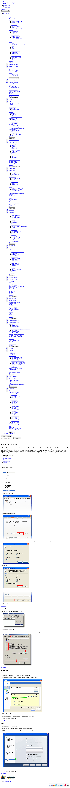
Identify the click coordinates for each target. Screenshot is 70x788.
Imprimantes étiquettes (13, 161)
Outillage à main (15, 22)
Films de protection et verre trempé (16, 336)
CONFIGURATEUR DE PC (10, 433)
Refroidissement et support (14, 91)
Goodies (10, 196)
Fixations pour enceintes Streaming (16, 286)
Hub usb (10, 198)
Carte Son (11, 112)
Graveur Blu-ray (15, 123)
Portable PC (11, 83)
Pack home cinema (15, 258)
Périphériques (12, 208)
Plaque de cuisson (12, 18)
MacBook (11, 85)
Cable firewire (14, 401)
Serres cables (14, 157)
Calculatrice (11, 281)
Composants (11, 138)
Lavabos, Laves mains (16, 40)
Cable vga (13, 413)
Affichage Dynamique (16, 269)
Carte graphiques (12, 108)
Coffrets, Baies (14, 221)
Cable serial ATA (15, 409)
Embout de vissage (15, 51)
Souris (12, 180)
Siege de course (12, 383)
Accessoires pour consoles (14, 302)
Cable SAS (13, 407)
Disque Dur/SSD (12, 356)
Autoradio (13, 262)
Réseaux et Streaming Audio (15, 290)
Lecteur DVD (14, 119)
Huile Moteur (14, 52)
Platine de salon (14, 259)
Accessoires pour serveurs (14, 74)
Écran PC (13, 173)
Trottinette (11, 292)
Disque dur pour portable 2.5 (17, 358)
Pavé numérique (14, 184)
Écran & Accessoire (13, 172)
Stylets (12, 327)
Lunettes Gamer (14, 175)
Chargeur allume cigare (14, 88)
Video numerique (15, 241)
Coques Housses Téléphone (15, 332)
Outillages (11, 20)
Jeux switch (11, 315)
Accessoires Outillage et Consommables (17, 44)
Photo (12, 273)
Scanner (10, 158)
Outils (10, 426)
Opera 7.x (5, 462)
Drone (10, 282)
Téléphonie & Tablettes (13, 346)
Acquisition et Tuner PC (14, 103)
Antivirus (13, 235)
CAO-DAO (14, 236)
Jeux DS (10, 310)
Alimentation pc (14, 115)
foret (12, 47)
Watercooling (14, 133)
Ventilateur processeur (16, 134)
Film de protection (13, 93)
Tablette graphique (15, 326)
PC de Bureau (12, 68)
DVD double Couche (16, 148)
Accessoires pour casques (16, 192)
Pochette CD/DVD (15, 155)
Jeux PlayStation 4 (13, 308)
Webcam (11, 205)
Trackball (13, 183)
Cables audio (14, 395)
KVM (10, 200)
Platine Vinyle (14, 260)
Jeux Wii (11, 313)
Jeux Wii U (11, 314)
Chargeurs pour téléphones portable (16, 334)
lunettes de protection (16, 57)
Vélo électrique (12, 293)
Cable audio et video (13, 393)
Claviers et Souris (12, 177)
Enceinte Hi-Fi (14, 257)
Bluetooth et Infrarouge (16, 223)
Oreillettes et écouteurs (14, 340)
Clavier (13, 179)
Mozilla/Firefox (6, 461)
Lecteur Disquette (12, 369)
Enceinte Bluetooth (13, 285)
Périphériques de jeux (13, 199)
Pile (12, 156)
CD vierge (13, 146)
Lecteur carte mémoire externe (15, 368)
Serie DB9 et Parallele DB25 (15, 428)
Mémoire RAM (14, 125)
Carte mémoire (12, 353)
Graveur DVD (14, 122)
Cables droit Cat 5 (15, 416)
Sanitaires (11, 30)
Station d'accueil (12, 92)
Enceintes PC (12, 195)
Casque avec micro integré (17, 188)
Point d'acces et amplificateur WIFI (19, 226)
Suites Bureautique (15, 238)
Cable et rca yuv (15, 412)
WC (12, 41)
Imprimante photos (13, 162)
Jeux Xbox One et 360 (14, 309)
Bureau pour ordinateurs (14, 380)
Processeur (11, 105)
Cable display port (15, 398)
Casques (10, 187)
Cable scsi (13, 408)
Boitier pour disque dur (14, 370)
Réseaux (10, 213)
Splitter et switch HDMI (14, 429)
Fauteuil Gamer (12, 381)
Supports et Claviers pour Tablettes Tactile (20, 329)
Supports (11, 342)
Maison (10, 62)
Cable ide (13, 403)
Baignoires (13, 33)
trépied (12, 54)
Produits (7, 13)
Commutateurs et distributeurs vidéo (16, 193)
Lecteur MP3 (11, 339)
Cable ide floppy (15, 405)
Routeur (13, 227)
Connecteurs (14, 222)
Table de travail (14, 53)
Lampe (12, 58)
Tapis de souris (14, 182)
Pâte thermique (14, 131)
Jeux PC (10, 304)
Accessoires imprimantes (14, 144)
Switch (12, 228)
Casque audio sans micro (16, 189)
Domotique (11, 283)
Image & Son (11, 275)
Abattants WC (14, 31)
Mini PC (10, 69)
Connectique (11, 432)
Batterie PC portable (13, 90)
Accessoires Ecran (15, 174)
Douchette (11, 194)
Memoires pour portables (16, 126)
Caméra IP (13, 220)
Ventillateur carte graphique (17, 110)
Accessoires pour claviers (16, 185)
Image (10, 266)
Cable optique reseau (16, 396)
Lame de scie (14, 25)
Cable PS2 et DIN (15, 406)
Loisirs (10, 42)
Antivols (13, 27)
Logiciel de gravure (15, 237)
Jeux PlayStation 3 (13, 307)
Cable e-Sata (14, 400)
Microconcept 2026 (7, 781)
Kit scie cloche (14, 59)
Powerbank (11, 341)
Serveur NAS (14, 230)
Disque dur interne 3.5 (16, 359)
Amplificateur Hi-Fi (15, 250)
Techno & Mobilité (12, 296)
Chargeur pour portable (14, 87)
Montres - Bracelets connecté (15, 288)
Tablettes (11, 324)
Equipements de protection (17, 28)
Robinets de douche (15, 36)
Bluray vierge (14, 151)
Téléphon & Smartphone (14, 331)
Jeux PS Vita (11, 305)
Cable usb (13, 411)
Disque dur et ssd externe (14, 354)
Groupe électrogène (15, 26)
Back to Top (3, 606)
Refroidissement (12, 129)
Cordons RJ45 (12, 414)
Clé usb (10, 352)
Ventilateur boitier (15, 130)
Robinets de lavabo (15, 37)
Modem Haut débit (15, 225)
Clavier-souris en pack (16, 178)
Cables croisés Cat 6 (15, 419)
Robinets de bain (15, 35)
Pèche (12, 43)
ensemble (13, 23)
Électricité (11, 423)
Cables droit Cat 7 (15, 421)
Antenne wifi (14, 218)
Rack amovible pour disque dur (18, 363)
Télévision (13, 270)
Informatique (11, 243)
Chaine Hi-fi (14, 255)
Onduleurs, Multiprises (14, 203)
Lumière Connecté (13, 287)
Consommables (12, 145)
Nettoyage (13, 152)
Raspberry (11, 135)
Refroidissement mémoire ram (17, 128)
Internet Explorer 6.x (7, 459)
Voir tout (11, 61)
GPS (10, 337)
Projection (13, 271)
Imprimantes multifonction (14, 160)
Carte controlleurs (12, 107)
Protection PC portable (14, 86)
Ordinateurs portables (13, 97)
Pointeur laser (12, 204)
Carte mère (11, 104)
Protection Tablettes (15, 330)
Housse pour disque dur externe (18, 362)
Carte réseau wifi (15, 232)
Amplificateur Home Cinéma (17, 252)
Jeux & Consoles (12, 318)
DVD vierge (14, 147)
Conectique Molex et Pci (14, 424)
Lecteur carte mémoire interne (17, 361)
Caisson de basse (15, 254)
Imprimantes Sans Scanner (14, 163)
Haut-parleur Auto (15, 263)
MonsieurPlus (3, 9)
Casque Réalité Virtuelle (16, 190)
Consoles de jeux (12, 303)
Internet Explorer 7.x (7, 458)
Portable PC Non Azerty (14, 95)
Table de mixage (15, 264)
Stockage (11, 374)
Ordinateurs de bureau (13, 78)
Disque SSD (14, 366)
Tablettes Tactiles (15, 325)
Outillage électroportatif (16, 21)
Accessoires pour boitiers (16, 117)
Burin (12, 46)
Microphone (11, 201)
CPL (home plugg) (15, 217)
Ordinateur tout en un (13, 70)
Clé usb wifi (14, 216)
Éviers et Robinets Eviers (16, 38)
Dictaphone (13, 265)
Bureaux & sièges (12, 386)
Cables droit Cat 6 (15, 418)
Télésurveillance (12, 291)
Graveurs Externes (13, 367)
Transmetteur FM (12, 344)
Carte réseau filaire (15, 215)
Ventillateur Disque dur (16, 364)
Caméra (13, 268)
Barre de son (14, 253)
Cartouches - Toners (15, 150)
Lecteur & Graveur (13, 118)
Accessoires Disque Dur (16, 357)
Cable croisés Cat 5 (15, 417)
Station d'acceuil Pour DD (14, 372)
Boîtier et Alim (12, 113)
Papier (12, 153)
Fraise (12, 48)
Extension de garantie (13, 75)
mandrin (13, 49)
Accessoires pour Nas (16, 231)
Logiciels (11, 233)
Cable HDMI (14, 402)
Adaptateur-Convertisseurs (14, 392)
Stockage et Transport (16, 56)
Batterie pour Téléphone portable (16, 335)
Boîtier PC (13, 114)
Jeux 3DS (11, 312)
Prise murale (11, 427)
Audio (10, 249)
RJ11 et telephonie (15, 422)
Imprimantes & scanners (14, 166)
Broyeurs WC (14, 32)
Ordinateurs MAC (13, 71)
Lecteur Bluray (14, 120)
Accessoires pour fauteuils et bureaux (17, 384)
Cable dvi (13, 397)
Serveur (10, 73)
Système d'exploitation (16, 240)
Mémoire (11, 124)
